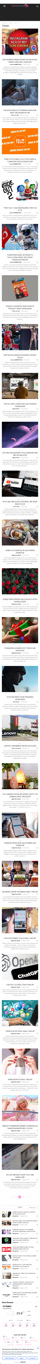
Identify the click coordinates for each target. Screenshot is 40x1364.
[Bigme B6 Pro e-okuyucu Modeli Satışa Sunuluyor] (6, 1214)
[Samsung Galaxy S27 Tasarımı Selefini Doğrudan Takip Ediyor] (6, 1232)
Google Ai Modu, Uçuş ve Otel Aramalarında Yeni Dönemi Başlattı (23, 1284)
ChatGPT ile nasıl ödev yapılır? (20, 985)
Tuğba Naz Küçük (16, 555)
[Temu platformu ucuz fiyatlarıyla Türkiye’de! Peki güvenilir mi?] (20, 141)
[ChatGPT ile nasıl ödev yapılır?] (20, 967)
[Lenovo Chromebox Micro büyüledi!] (20, 728)
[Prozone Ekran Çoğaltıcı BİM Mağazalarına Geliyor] (6, 1249)
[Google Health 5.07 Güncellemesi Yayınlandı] (6, 1258)
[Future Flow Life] (29, 1344)
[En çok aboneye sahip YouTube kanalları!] (20, 1157)
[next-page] (27, 1196)
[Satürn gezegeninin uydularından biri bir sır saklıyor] (20, 435)
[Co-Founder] (20, 1344)
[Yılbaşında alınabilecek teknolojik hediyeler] (20, 630)
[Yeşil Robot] (25, 1339)
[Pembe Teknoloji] (12, 1344)
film (20, 694)
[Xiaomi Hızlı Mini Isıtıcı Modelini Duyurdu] (6, 1275)
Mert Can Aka (15, 115)
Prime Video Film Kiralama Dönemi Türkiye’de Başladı (25, 1293)
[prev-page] (12, 1196)
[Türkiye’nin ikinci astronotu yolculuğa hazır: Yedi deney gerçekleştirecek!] (20, 237)
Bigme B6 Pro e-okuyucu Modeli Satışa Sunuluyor (24, 1213)
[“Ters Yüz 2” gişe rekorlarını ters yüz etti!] (20, 190)
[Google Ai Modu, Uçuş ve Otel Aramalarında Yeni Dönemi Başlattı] (6, 1284)
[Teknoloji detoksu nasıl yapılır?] (20, 1013)
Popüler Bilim (20, 499)
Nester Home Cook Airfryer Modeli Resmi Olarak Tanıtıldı (25, 1222)
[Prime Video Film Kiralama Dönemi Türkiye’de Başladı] (6, 1295)
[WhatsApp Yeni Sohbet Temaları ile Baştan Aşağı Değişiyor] (6, 1240)
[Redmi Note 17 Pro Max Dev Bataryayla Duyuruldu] (6, 1267)
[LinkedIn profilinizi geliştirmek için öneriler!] (20, 825)
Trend (10, 23)
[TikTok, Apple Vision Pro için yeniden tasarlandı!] (20, 386)
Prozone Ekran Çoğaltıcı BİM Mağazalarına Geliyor (23, 1248)
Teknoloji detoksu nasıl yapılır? (20, 1031)
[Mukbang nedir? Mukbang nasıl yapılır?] (20, 874)
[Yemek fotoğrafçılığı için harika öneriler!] (20, 532)
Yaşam (20, 743)
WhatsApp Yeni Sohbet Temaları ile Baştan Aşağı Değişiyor (25, 1239)
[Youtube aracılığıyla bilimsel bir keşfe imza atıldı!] (20, 484)
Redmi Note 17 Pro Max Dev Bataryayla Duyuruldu (22, 1265)
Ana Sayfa (4, 23)
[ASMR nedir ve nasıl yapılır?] (20, 1061)
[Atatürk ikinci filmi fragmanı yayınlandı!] (20, 679)
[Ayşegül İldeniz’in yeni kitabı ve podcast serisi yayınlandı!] (20, 288)
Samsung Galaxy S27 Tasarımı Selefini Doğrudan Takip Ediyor (24, 1230)
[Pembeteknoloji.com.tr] (20, 6)
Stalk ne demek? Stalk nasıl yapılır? (20, 938)
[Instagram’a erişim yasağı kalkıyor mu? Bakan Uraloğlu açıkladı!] (20, 42)
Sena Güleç (16, 506)
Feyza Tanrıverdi (16, 748)
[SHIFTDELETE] (7, 1339)
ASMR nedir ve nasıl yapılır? (20, 1079)
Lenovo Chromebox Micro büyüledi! (20, 746)
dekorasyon (20, 791)
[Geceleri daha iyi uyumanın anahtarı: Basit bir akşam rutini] (20, 92)
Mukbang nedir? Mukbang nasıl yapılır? (20, 892)
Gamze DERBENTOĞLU (16, 64)
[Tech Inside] (34, 1339)
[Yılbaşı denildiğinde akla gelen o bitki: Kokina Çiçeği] (20, 581)
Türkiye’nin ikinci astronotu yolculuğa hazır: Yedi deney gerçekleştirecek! (20, 257)
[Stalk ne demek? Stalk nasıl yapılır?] (20, 920)
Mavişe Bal (15, 1216)
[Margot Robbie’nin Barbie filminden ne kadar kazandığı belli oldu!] (20, 1108)
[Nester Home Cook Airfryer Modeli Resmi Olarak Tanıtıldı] (6, 1223)
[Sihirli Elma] (16, 1339)
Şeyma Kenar (16, 408)
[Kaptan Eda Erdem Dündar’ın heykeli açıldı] (20, 337)
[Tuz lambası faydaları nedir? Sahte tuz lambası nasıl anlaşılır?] (20, 776)
